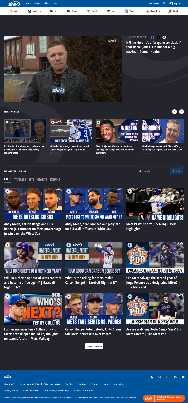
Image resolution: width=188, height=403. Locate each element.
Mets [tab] (7, 179)
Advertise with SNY (29, 384)
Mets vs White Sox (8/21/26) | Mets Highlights (151, 226)
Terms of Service (30, 390)
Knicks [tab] (55, 179)
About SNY (9, 384)
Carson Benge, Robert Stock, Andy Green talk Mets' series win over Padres (93, 331)
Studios (82, 384)
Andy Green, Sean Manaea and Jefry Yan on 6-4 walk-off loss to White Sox (92, 226)
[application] (63, 69)
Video (46, 3)
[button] (175, 3)
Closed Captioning (83, 390)
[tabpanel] (94, 268)
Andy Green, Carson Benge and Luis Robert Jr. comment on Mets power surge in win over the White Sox (33, 228)
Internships (118, 384)
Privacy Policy (11, 390)
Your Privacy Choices (53, 390)
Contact (94, 384)
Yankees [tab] (20, 179)
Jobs (105, 384)
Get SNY (69, 384)
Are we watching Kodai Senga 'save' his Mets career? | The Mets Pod (153, 331)
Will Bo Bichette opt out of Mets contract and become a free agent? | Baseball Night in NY (32, 282)
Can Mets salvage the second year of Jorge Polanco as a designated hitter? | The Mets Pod (153, 282)
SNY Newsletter (52, 384)
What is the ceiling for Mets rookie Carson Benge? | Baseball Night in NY (91, 280)
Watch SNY (154, 3)
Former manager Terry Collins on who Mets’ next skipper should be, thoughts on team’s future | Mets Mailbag (31, 334)
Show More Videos (94, 346)
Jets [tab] (31, 179)
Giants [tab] (42, 179)
